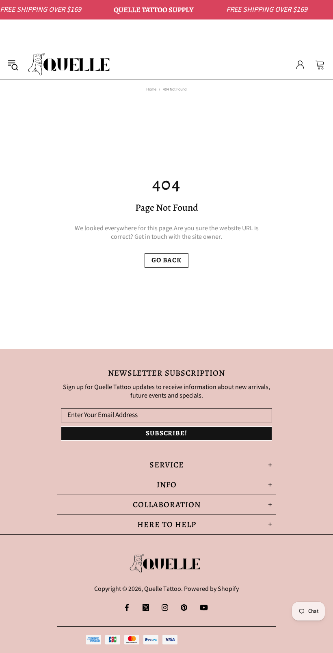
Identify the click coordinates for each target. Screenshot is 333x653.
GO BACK (166, 260)
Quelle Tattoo (70, 64)
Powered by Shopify (211, 589)
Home (151, 89)
